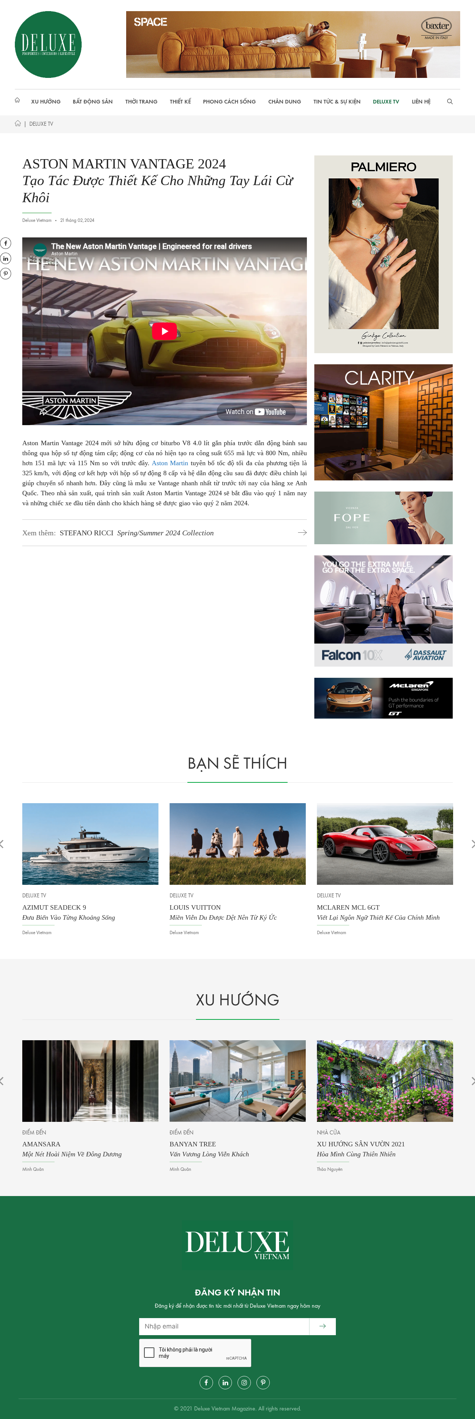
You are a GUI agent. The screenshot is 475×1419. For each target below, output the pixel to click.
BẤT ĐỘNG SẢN (93, 102)
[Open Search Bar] (450, 102)
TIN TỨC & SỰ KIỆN (337, 102)
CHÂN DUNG (284, 102)
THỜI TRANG (141, 102)
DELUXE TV (386, 102)
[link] (170, 463)
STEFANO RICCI (137, 533)
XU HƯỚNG (45, 102)
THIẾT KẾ (180, 102)
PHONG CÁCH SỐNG (229, 102)
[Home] (18, 125)
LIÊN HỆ (421, 102)
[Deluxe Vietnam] (48, 44)
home (18, 102)
